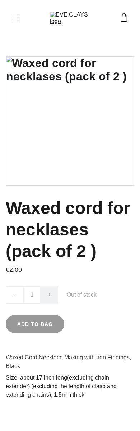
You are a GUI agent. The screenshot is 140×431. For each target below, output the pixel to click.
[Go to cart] (124, 18)
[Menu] (15, 18)
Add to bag (35, 324)
